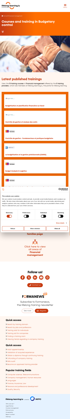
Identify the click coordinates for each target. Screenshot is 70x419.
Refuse (13, 228)
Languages (11, 380)
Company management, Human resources (24, 378)
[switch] (26, 216)
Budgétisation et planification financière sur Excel (24, 106)
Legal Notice (9, 406)
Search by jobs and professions (19, 327)
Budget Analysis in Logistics (16, 171)
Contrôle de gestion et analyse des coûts (21, 122)
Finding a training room (16, 336)
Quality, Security (13, 389)
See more (27, 311)
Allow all (57, 228)
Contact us (36, 285)
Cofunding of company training (19, 358)
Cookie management (12, 408)
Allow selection (35, 228)
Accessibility (9, 412)
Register (42, 311)
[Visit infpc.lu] (23, 400)
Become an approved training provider (22, 364)
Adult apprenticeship (15, 349)
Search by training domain (17, 324)
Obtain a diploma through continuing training (25, 355)
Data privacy (10, 410)
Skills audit (11, 361)
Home (5, 16)
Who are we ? (10, 403)
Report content (10, 414)
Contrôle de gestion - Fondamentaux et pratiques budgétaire (29, 138)
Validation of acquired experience (20, 352)
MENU (65, 7)
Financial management (15, 16)
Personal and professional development (22, 386)
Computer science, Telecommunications (23, 374)
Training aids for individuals (18, 330)
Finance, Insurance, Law (16, 383)
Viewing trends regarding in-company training (25, 339)
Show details (60, 223)
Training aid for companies (17, 333)
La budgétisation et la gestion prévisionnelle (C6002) (25, 155)
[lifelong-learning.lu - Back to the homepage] (11, 6)
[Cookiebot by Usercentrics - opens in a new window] (60, 189)
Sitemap (8, 416)
